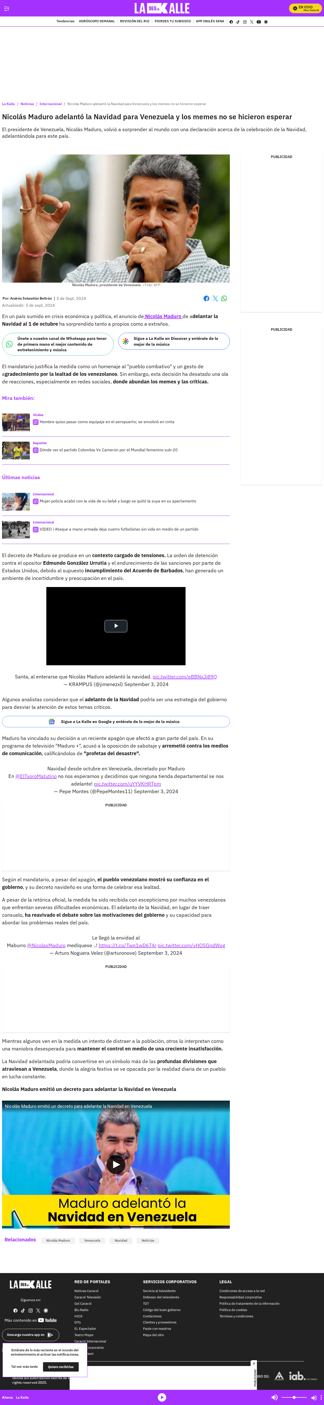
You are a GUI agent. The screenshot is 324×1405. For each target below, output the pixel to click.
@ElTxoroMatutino (36, 776)
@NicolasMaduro (46, 945)
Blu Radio (81, 1310)
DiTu (77, 1322)
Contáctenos (152, 1316)
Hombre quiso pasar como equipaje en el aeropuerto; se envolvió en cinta (107, 421)
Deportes (40, 443)
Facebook (206, 301)
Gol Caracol (83, 1303)
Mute (275, 1397)
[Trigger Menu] (6, 8)
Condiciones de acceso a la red (242, 1291)
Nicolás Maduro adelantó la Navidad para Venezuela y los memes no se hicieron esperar (136, 104)
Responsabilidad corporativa (240, 1297)
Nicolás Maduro (58, 1240)
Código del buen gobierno (161, 1310)
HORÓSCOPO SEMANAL (97, 21)
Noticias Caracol (86, 1291)
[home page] (162, 8)
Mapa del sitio (153, 1335)
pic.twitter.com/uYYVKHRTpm (127, 783)
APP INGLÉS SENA (210, 21)
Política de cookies (233, 1310)
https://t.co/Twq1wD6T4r (127, 945)
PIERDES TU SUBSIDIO (173, 21)
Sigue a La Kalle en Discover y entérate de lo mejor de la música (176, 341)
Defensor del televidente (161, 1297)
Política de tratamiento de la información (249, 1303)
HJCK (78, 1316)
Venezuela (92, 1240)
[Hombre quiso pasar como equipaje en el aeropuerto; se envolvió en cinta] (16, 422)
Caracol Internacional (90, 1341)
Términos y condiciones (236, 1316)
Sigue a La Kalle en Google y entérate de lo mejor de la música (120, 721)
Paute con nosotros (157, 1329)
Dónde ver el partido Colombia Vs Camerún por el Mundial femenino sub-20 (109, 449)
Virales (38, 415)
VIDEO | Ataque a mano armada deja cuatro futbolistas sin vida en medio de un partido (119, 529)
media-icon (162, 1397)
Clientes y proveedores (159, 1322)
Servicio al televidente (159, 1291)
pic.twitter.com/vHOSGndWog (191, 945)
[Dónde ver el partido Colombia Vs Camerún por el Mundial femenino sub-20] (16, 450)
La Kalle (8, 104)
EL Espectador (85, 1329)
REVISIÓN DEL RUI (135, 21)
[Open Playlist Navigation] (321, 1397)
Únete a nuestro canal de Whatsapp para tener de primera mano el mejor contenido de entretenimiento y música (62, 344)
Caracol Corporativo (89, 1347)
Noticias (27, 104)
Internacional (50, 104)
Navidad (121, 1240)
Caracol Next (84, 1354)
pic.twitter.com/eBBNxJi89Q (185, 676)
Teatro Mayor (84, 1335)
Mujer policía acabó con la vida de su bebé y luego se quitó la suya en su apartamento (118, 500)
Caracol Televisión (87, 1297)
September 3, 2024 (146, 684)
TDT (146, 1303)
